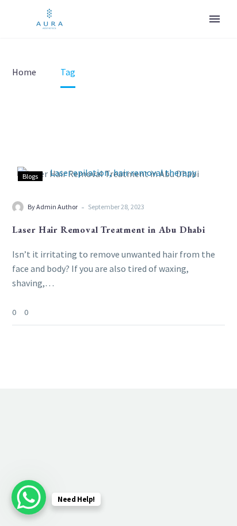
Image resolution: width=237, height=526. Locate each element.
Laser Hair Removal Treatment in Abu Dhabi (108, 230)
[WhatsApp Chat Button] (29, 497)
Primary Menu (214, 19)
